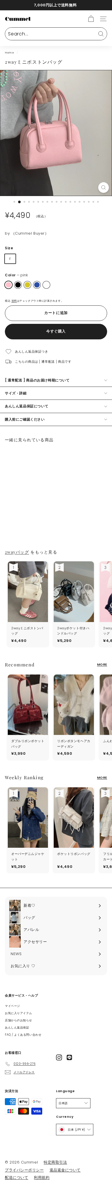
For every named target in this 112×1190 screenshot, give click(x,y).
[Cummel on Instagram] (59, 1057)
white (46, 284)
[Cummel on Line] (69, 1057)
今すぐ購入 (56, 331)
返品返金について (65, 1170)
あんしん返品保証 (17, 1027)
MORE (102, 664)
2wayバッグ (17, 552)
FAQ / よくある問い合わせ (23, 1035)
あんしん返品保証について (26, 406)
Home (9, 52)
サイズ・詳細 (16, 393)
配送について (16, 1177)
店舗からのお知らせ (18, 1020)
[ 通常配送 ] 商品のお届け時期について (37, 380)
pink (8, 284)
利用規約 (41, 1177)
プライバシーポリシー (24, 1170)
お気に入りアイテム (18, 1013)
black (18, 284)
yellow (27, 284)
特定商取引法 (55, 1162)
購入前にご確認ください (25, 419)
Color (16, 275)
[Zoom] (103, 187)
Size (9, 248)
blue (36, 284)
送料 (14, 301)
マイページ (12, 1006)
